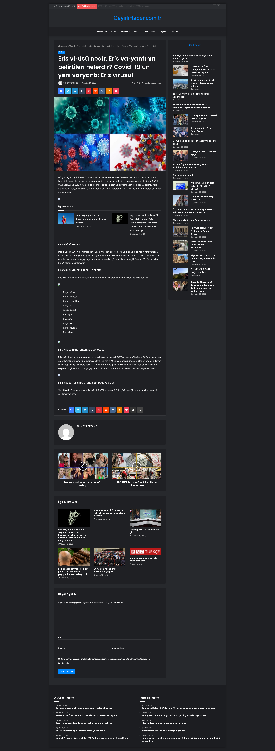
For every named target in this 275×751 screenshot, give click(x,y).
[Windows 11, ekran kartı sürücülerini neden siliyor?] (180, 185)
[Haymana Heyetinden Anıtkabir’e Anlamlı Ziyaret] (180, 231)
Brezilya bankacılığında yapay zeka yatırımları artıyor (121, 6)
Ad (60, 637)
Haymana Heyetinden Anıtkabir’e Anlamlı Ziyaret (202, 230)
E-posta (62, 648)
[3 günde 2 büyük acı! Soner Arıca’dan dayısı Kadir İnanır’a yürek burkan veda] (180, 286)
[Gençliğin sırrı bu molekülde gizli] (145, 518)
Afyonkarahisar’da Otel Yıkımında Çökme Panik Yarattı (203, 258)
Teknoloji (150, 31)
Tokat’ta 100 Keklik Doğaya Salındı (200, 271)
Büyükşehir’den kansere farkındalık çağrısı (106, 570)
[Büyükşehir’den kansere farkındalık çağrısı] (109, 557)
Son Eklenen (194, 45)
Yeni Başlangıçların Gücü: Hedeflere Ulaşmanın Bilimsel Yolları (91, 219)
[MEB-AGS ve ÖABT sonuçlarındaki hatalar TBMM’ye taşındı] (180, 70)
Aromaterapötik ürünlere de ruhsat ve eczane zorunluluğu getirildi (109, 513)
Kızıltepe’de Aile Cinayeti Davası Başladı (204, 117)
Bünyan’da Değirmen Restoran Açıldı (192, 220)
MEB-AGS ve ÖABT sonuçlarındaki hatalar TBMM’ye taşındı (203, 69)
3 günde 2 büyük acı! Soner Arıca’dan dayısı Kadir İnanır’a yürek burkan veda (202, 286)
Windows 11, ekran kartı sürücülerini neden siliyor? (203, 185)
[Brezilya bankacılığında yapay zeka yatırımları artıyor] (180, 84)
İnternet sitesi (118, 648)
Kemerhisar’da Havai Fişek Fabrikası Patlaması (202, 244)
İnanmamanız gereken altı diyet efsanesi (143, 559)
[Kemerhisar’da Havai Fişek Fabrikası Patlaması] (180, 245)
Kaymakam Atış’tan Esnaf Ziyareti (201, 130)
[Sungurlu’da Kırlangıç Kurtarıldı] (180, 200)
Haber (114, 31)
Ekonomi (125, 31)
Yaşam (162, 31)
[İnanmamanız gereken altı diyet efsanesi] (145, 551)
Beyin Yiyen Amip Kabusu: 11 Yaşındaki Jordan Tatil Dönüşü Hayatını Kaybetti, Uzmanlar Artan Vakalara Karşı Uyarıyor (144, 223)
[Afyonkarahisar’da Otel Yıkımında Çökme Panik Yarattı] (180, 258)
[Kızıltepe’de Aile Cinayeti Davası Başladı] (180, 119)
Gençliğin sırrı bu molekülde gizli (144, 531)
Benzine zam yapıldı (183, 175)
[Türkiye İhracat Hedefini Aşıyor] (180, 155)
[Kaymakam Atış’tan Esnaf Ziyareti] (180, 132)
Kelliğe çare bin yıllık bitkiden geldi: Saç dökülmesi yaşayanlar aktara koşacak (73, 571)
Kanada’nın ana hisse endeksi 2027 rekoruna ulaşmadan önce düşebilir (191, 106)
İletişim (174, 31)
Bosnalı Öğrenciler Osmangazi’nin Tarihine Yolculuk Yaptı (190, 166)
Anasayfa (102, 31)
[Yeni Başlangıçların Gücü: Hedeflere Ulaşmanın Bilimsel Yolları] (66, 218)
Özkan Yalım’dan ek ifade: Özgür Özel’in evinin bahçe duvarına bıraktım (193, 211)
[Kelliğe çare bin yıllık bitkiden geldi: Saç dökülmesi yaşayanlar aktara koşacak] (74, 557)
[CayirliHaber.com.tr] (137, 18)
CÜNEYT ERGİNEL (70, 83)
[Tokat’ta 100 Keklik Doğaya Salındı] (180, 273)
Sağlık (137, 31)
